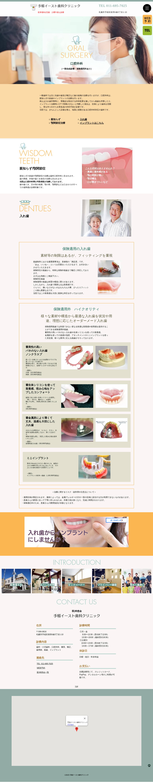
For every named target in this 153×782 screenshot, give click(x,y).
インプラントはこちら (92, 123)
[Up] (149, 765)
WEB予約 (41, 668)
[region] (76, 533)
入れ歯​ (83, 119)
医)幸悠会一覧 (43, 672)
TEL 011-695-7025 (45, 664)
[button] (147, 8)
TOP (76, 686)
